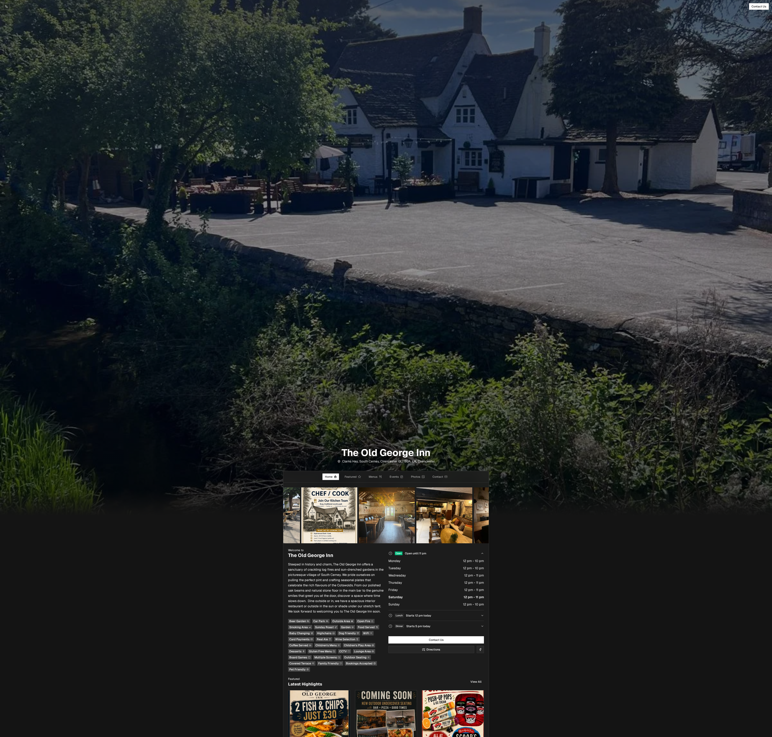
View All (475, 681)
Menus (373, 477)
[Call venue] (6, 6)
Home (329, 477)
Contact (437, 477)
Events (394, 477)
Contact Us (758, 6)
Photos (415, 477)
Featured (351, 477)
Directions (433, 649)
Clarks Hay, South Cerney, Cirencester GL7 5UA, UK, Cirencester (388, 461)
